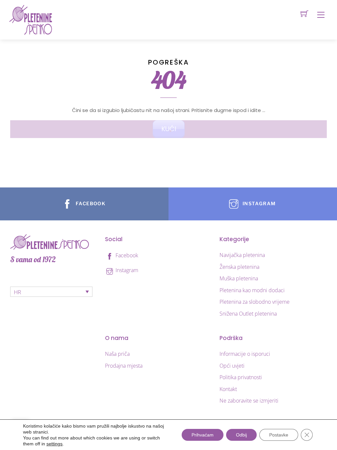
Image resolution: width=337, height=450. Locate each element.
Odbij (241, 434)
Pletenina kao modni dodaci (252, 290)
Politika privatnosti (241, 377)
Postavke (278, 434)
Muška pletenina (239, 278)
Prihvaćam (203, 434)
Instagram (126, 270)
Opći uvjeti (232, 365)
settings (54, 443)
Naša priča (117, 353)
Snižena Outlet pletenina (248, 313)
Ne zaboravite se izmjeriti (249, 400)
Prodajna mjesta (124, 365)
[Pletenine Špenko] (30, 19)
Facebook (126, 255)
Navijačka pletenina (242, 255)
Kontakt (228, 389)
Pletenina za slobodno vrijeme (255, 301)
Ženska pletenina (239, 266)
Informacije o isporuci (245, 353)
